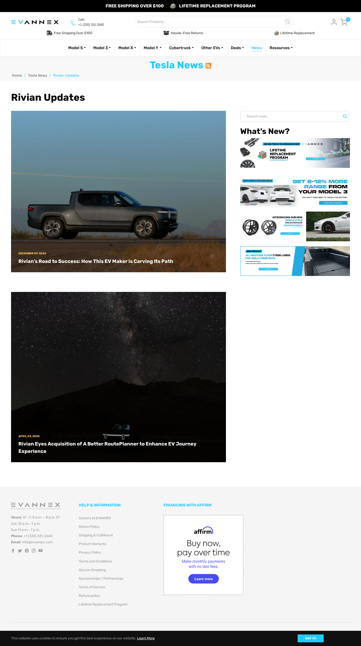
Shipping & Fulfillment (96, 535)
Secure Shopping (92, 570)
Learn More (146, 638)
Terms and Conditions (95, 561)
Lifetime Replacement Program (103, 604)
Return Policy (89, 527)
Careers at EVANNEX (95, 518)
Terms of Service (92, 587)
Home (17, 75)
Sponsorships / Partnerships (101, 578)
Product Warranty (92, 544)
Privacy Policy (90, 552)
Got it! (310, 638)
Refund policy (89, 596)
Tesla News (37, 75)
